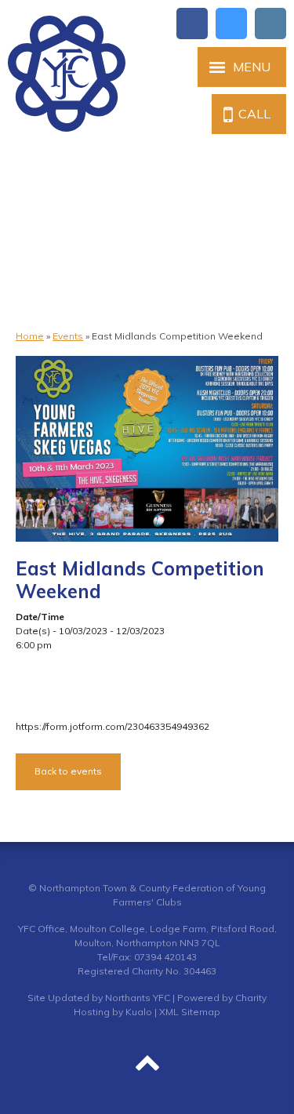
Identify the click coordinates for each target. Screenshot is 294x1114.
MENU (251, 66)
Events (68, 336)
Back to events (68, 771)
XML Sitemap (189, 1012)
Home (30, 336)
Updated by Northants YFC (109, 997)
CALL (254, 114)
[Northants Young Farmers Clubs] (66, 74)
